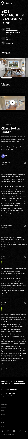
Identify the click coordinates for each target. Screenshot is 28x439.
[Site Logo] (6, 3)
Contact (3, 426)
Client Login (4, 404)
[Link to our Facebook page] (2, 431)
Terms (2, 418)
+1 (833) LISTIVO (11, 394)
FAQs (2, 410)
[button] (6, 156)
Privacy (3, 414)
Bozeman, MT (10, 43)
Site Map (3, 422)
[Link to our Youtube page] (14, 431)
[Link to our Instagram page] (8, 431)
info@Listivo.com (11, 389)
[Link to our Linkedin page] (26, 431)
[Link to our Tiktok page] (20, 431)
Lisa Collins (9, 39)
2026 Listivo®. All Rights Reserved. (9, 435)
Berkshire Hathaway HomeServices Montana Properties (13, 32)
